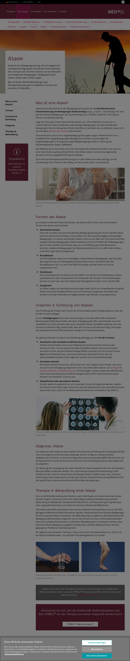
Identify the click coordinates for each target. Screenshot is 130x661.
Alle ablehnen (97, 649)
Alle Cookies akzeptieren (96, 656)
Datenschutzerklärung (14, 654)
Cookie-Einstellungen (97, 642)
